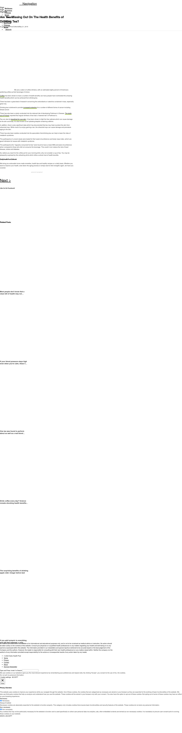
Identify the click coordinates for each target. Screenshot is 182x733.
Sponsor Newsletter (10, 667)
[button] (28, 3)
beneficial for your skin (18, 119)
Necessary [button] (3, 698)
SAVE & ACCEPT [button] (6, 716)
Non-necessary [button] (5, 707)
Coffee (2, 96)
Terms (6, 658)
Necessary (5, 701)
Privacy (6, 660)
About (6, 664)
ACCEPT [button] (15, 677)
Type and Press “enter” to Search (11, 670)
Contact (6, 662)
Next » (37, 181)
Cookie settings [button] (5, 677)
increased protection (30, 107)
